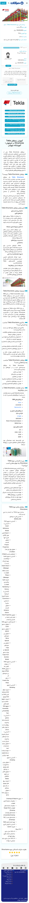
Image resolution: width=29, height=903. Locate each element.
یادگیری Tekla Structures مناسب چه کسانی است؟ (15, 120)
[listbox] (14, 32)
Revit (19, 403)
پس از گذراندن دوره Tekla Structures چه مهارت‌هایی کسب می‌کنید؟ (15, 129)
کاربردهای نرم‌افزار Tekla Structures (16, 113)
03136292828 (22, 872)
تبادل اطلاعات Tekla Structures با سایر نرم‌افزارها (15, 125)
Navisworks (17, 407)
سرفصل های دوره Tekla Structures (15, 133)
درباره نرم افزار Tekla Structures (16, 110)
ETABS (19, 416)
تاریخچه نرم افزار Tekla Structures (16, 116)
